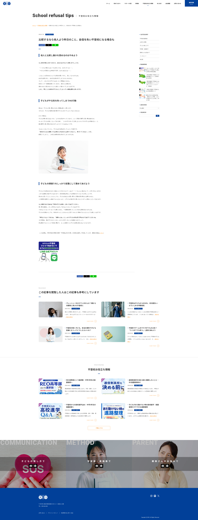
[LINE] (155, 496)
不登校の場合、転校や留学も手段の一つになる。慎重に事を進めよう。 (88, 481)
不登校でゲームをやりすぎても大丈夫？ (14, 481)
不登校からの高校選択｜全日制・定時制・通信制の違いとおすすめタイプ (89, 473)
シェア (42, 45)
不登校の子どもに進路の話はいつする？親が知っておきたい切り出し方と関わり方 (157, 477)
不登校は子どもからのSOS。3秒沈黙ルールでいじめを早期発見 (143, 304)
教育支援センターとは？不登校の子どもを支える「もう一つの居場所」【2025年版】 (158, 455)
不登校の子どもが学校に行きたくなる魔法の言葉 (16, 447)
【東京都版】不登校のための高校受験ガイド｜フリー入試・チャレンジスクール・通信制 (93, 455)
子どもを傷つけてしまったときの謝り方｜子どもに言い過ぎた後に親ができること (25, 451)
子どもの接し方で (49, 34)
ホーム (34, 25)
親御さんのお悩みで (145, 52)
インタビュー (143, 56)
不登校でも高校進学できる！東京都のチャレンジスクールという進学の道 (155, 473)
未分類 (141, 59)
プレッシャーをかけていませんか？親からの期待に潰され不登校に (81, 304)
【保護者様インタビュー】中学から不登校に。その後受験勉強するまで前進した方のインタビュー (162, 481)
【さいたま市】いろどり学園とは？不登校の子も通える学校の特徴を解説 (89, 447)
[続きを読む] (69, 317)
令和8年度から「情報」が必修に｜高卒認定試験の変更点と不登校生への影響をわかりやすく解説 (96, 477)
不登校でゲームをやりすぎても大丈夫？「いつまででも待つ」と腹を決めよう (143, 329)
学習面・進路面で (144, 49)
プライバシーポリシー (53, 513)
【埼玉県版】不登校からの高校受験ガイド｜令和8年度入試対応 (86, 451)
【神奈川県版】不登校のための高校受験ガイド (148, 447)
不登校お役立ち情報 (42, 25)
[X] (158, 496)
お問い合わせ (42, 513)
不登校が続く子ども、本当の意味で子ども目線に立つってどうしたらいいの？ (81, 329)
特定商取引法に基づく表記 (67, 513)
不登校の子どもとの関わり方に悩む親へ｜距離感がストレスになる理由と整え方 (25, 477)
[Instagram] (151, 496)
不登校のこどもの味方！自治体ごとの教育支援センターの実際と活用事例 (155, 451)
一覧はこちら (99, 428)
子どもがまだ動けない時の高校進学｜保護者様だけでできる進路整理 (144, 406)
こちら (101, 233)
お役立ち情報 (143, 42)
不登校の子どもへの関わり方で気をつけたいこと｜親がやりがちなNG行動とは (25, 455)
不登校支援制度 (143, 38)
